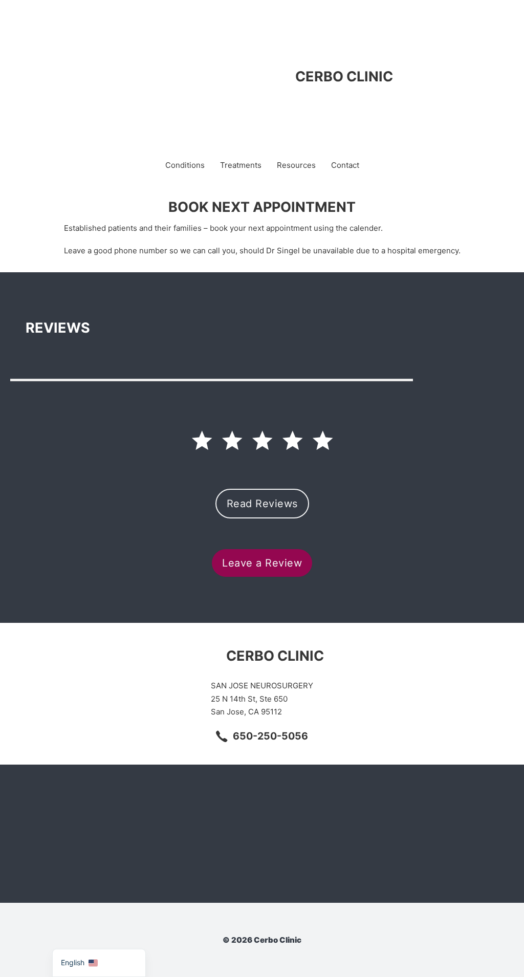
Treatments (240, 165)
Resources (296, 165)
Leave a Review (262, 563)
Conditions (185, 165)
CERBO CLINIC (344, 76)
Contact (345, 165)
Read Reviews (262, 503)
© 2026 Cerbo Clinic (262, 940)
